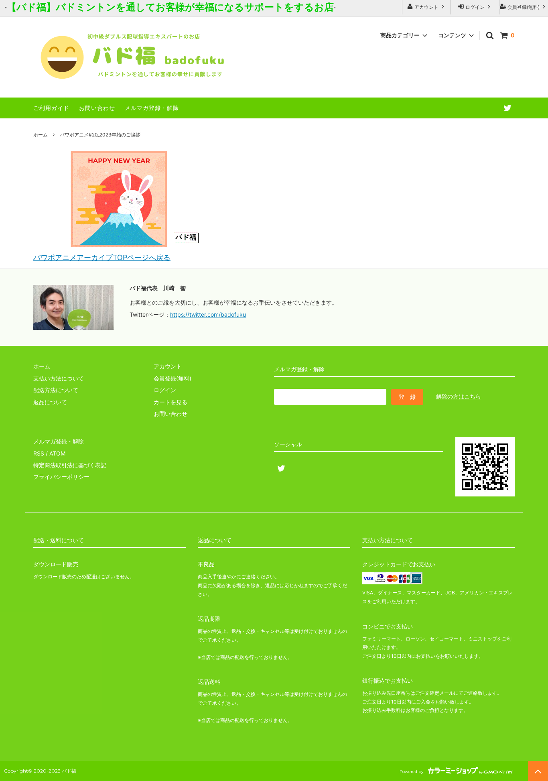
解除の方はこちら (458, 396)
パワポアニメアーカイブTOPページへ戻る (101, 257)
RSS (38, 453)
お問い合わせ (97, 107)
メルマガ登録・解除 (152, 107)
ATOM (57, 453)
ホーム (40, 135)
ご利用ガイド (51, 107)
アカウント (426, 7)
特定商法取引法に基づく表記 (69, 465)
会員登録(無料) (523, 7)
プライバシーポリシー (61, 476)
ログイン (475, 7)
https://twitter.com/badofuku (208, 314)
